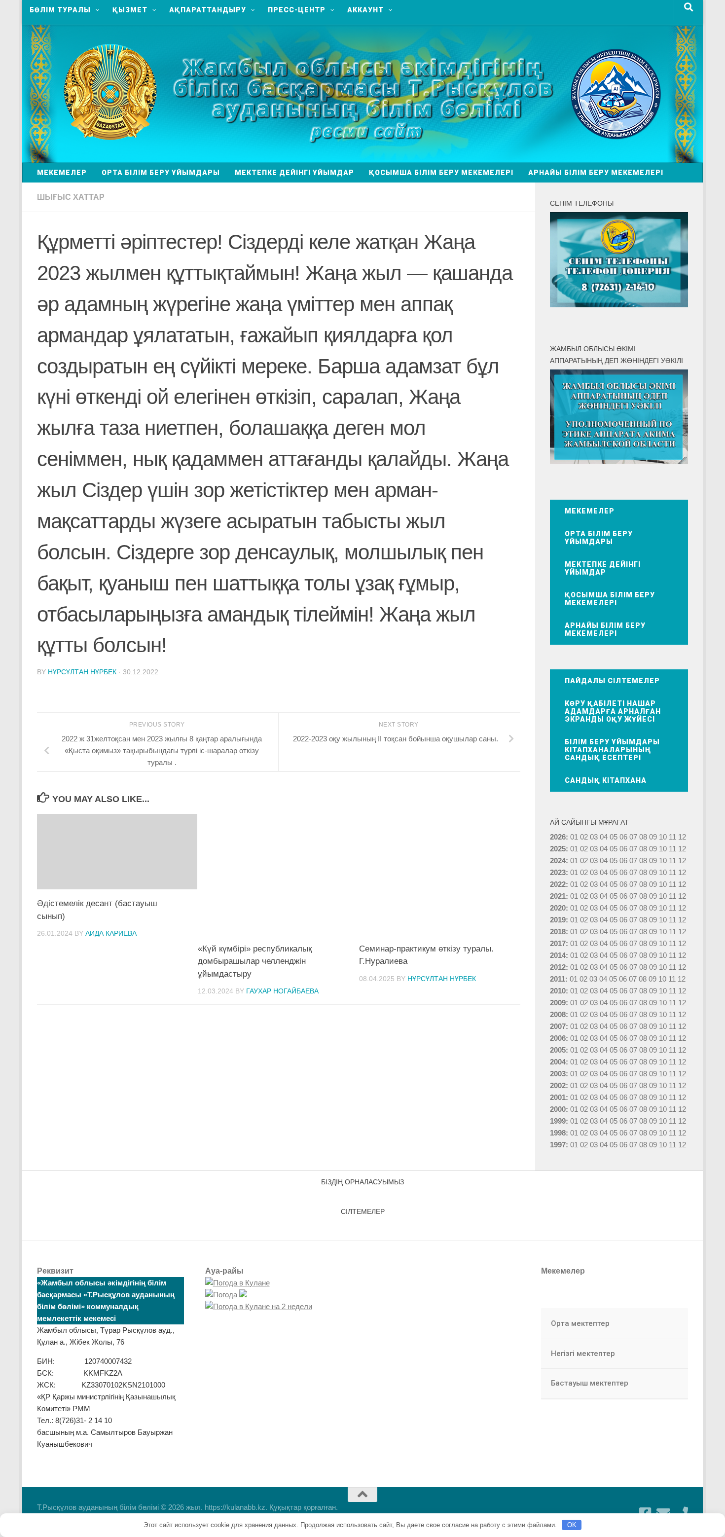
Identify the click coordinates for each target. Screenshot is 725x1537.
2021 (558, 896)
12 (682, 848)
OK (572, 1525)
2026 (558, 837)
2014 (558, 955)
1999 (558, 1121)
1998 (558, 1133)
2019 (558, 919)
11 (672, 848)
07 (633, 837)
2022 (558, 884)
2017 (558, 943)
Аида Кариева (111, 933)
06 (623, 837)
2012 (558, 967)
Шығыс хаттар (71, 197)
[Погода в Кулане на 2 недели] (258, 1306)
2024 (558, 860)
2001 (558, 1097)
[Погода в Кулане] (237, 1283)
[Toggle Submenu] (670, 1324)
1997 (558, 1144)
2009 (558, 1002)
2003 (558, 1073)
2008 (558, 1014)
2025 (558, 848)
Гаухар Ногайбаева (282, 991)
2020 (558, 908)
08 (643, 837)
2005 (558, 1050)
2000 (558, 1109)
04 (604, 837)
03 (594, 837)
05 (613, 837)
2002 (558, 1085)
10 (663, 848)
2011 (557, 979)
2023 (558, 872)
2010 (558, 991)
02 (584, 837)
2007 (558, 1026)
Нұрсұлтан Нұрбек (82, 672)
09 (653, 848)
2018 (558, 931)
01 (574, 837)
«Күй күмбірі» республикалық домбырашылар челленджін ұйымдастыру (255, 961)
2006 (558, 1038)
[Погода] (226, 1294)
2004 (558, 1062)
